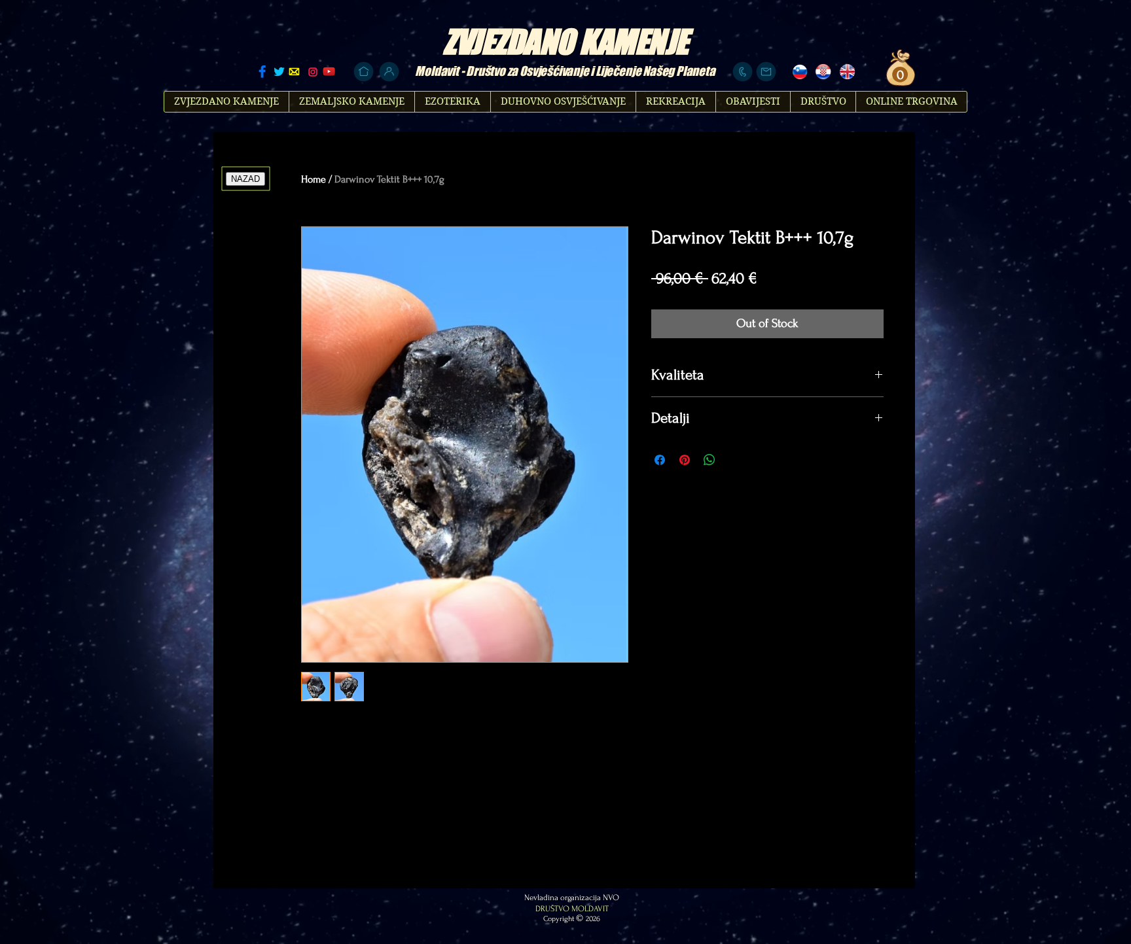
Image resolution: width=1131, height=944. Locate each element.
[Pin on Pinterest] (684, 460)
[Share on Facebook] (660, 460)
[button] (898, 75)
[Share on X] (734, 460)
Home (313, 179)
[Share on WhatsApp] (709, 460)
